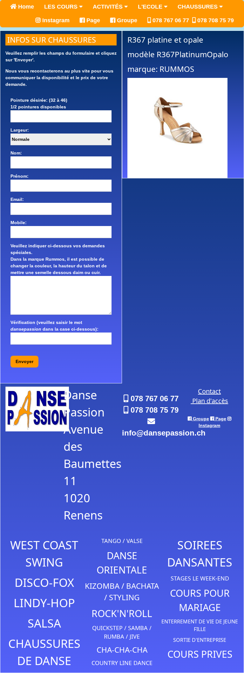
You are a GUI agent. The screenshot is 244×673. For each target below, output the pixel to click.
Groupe (126, 20)
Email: (17, 199)
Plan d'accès (209, 400)
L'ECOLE (151, 6)
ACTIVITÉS (108, 6)
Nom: (16, 152)
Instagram (55, 20)
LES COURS (61, 6)
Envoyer (24, 361)
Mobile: (18, 222)
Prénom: (19, 176)
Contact (209, 391)
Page (92, 20)
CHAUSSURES (198, 6)
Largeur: (19, 130)
